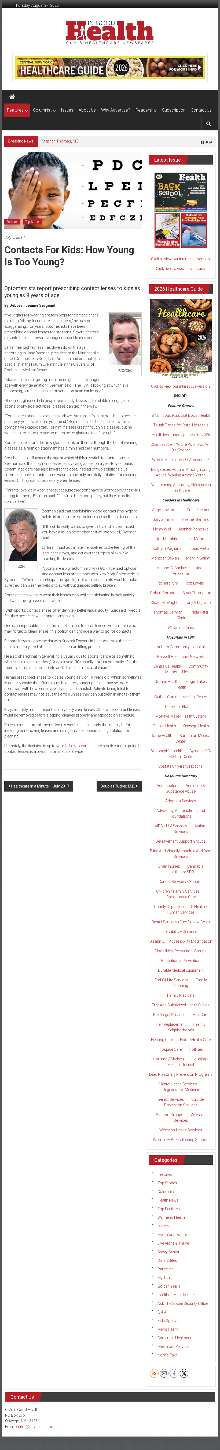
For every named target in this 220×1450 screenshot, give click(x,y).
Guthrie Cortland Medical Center (180, 697)
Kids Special (167, 1321)
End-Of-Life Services (171, 980)
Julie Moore (195, 539)
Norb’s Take (167, 1355)
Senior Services (171, 1099)
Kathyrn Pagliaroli (167, 548)
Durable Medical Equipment (181, 970)
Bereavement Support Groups (181, 841)
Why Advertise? (115, 110)
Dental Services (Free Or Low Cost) (181, 922)
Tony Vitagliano (198, 602)
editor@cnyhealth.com (35, 1426)
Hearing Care (162, 1040)
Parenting (165, 1269)
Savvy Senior (168, 1252)
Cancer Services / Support (181, 881)
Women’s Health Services (180, 1130)
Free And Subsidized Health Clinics (181, 1005)
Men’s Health (168, 1329)
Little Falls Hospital (180, 706)
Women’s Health (171, 1217)
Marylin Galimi (198, 558)
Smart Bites (167, 1260)
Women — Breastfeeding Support (181, 1140)
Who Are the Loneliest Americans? (180, 460)
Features (15, 110)
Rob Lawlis (194, 583)
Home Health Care (195, 1040)
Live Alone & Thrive (173, 1243)
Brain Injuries (169, 866)
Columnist (42, 110)
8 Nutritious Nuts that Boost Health (181, 415)
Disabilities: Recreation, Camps (181, 951)
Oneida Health (164, 726)
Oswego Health (196, 726)
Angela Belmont (165, 510)
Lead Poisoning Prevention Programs (180, 1074)
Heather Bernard (195, 519)
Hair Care (200, 1015)
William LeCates (180, 627)
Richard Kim (167, 583)
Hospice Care (170, 1049)
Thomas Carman (167, 612)
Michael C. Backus (171, 568)
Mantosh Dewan (165, 558)
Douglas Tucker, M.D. (118, 786)
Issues (67, 110)
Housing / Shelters (168, 1059)
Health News (168, 1200)
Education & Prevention (180, 961)
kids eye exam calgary (83, 746)
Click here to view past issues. (181, 268)
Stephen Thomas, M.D (60, 141)
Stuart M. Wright (164, 602)
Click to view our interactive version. (181, 259)
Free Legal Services (169, 1015)
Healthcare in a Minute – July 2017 (40, 786)
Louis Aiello (199, 548)
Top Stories (32, 222)
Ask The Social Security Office (182, 1303)
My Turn (164, 1278)
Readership (146, 110)
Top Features (168, 1209)
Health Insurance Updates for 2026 (181, 435)
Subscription (173, 110)
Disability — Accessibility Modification (180, 941)
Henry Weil (162, 529)
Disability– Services (180, 931)
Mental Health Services (178, 1084)
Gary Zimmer (163, 519)
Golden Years (168, 1286)
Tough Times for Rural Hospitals (180, 425)
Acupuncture (167, 785)
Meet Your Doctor (172, 1234)
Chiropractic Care (181, 897)
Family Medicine (180, 995)
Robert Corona (162, 593)
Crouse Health (166, 681)
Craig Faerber (198, 510)
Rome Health (161, 735)
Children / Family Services (178, 891)
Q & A (162, 1312)
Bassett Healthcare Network (180, 656)
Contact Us (201, 110)
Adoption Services (180, 801)
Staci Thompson (196, 593)
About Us (87, 110)
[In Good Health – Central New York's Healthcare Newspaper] (12, 97)
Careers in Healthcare (175, 1338)
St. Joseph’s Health (166, 751)
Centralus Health (167, 666)
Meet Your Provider (173, 1346)
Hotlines (196, 1049)
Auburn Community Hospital (181, 647)
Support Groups (169, 1115)
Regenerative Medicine (181, 1090)
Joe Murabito (167, 539)
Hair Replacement (171, 1024)
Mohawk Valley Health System (180, 716)
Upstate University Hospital (180, 766)
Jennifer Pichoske (193, 529)
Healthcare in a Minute (176, 1295)
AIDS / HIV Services (171, 826)
